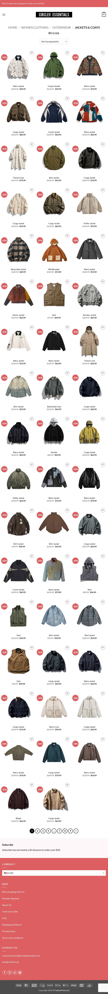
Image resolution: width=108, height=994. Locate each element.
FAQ (4, 918)
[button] (3, 14)
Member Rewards (10, 898)
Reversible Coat (54, 406)
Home (12, 27)
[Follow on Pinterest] (20, 972)
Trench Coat (18, 177)
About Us (6, 905)
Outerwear (61, 27)
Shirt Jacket (54, 177)
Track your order (10, 911)
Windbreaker (54, 269)
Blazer (18, 818)
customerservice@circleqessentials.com (21, 955)
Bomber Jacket (89, 315)
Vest (54, 315)
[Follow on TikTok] (15, 972)
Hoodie (54, 452)
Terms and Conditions (12, 937)
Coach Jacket (54, 132)
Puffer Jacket (89, 223)
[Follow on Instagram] (9, 972)
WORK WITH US (10, 962)
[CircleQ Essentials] (54, 14)
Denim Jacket (18, 315)
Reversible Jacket (18, 269)
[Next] (76, 831)
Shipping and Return (12, 924)
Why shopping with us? (13, 891)
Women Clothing (35, 27)
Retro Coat (54, 727)
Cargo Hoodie (54, 86)
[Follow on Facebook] (4, 972)
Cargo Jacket (18, 132)
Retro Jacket (18, 86)
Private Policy (8, 931)
